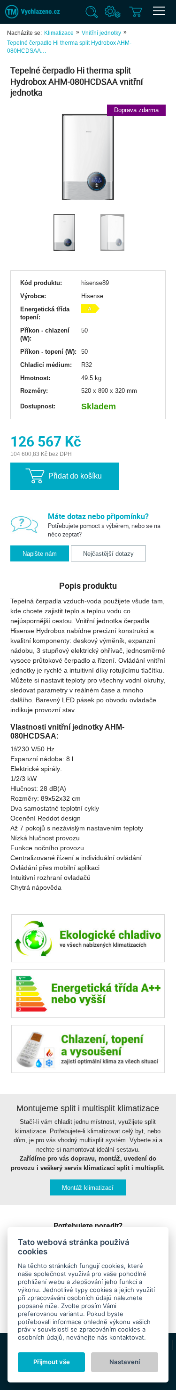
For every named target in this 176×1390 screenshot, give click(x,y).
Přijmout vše (51, 1362)
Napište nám (40, 553)
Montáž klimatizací (88, 1187)
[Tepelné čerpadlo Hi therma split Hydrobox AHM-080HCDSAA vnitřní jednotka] (88, 157)
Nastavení (124, 1362)
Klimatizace (59, 33)
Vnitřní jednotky (101, 33)
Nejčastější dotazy (108, 553)
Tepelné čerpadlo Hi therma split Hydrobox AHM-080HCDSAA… (69, 47)
